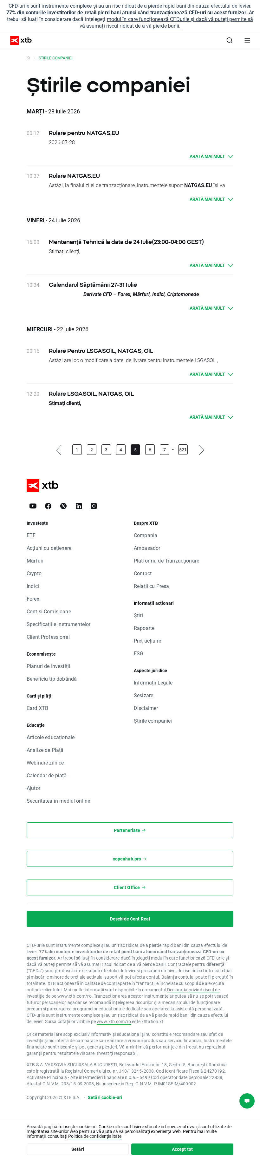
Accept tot (182, 1149)
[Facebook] (48, 506)
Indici (33, 586)
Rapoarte (144, 627)
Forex (33, 598)
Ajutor (33, 788)
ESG (138, 653)
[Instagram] (94, 506)
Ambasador (147, 547)
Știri (138, 615)
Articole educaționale (51, 737)
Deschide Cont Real (130, 919)
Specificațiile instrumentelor (58, 624)
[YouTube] (33, 506)
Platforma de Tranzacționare (166, 560)
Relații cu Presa (151, 586)
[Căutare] (229, 40)
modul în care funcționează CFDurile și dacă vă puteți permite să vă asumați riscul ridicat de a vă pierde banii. (166, 22)
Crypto (34, 573)
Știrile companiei (153, 720)
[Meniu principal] (247, 40)
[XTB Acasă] (18, 40)
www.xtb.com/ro (74, 996)
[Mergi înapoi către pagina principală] (28, 57)
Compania (145, 535)
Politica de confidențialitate (94, 1136)
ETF (31, 535)
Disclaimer (146, 708)
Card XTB (37, 708)
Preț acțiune (147, 640)
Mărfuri (35, 560)
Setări (77, 1149)
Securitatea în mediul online (58, 800)
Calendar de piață (47, 775)
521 (183, 450)
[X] (63, 506)
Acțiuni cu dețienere (49, 547)
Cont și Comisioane (49, 611)
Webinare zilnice (45, 762)
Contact (143, 573)
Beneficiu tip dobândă (52, 678)
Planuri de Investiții (48, 666)
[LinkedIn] (78, 506)
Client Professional (48, 636)
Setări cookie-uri (105, 1097)
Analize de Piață (45, 749)
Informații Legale (153, 682)
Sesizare (143, 695)
